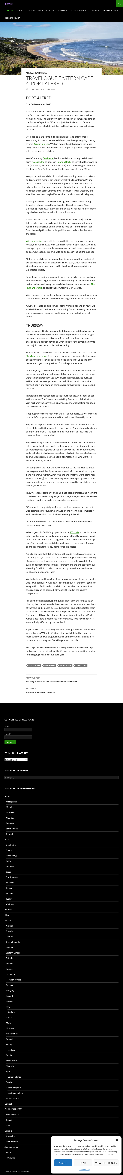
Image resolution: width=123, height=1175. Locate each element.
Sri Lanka (10, 882)
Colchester (48, 158)
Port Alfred (49, 665)
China (9, 850)
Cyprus (9, 936)
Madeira (11, 1050)
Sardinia (11, 1012)
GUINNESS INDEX (109, 11)
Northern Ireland (15, 1093)
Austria (9, 925)
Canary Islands (14, 1076)
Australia (10, 1136)
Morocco (10, 812)
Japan (8, 871)
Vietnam (10, 904)
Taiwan (9, 888)
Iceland (9, 996)
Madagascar (11, 801)
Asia (18, 11)
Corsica (11, 974)
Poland (9, 1039)
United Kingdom (13, 1087)
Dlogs (7, 915)
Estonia (9, 958)
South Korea (12, 877)
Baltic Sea (9, 909)
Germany (10, 985)
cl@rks (8, 3)
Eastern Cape (34, 665)
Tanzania (10, 834)
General (93, 11)
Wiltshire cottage (35, 240)
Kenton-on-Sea (41, 143)
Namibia (10, 818)
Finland (9, 963)
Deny (83, 1163)
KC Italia (74, 532)
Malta (8, 1023)
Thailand (10, 893)
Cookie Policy (85, 1170)
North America (45, 11)
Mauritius (10, 807)
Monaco (10, 1028)
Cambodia (11, 845)
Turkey (9, 898)
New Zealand (12, 1141)
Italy (8, 1006)
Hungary (10, 990)
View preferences (106, 1163)
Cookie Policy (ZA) (12, 18)
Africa (7, 11)
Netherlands (12, 1033)
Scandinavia (11, 1060)
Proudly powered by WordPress (17, 1171)
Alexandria (38, 161)
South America (77, 11)
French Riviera (14, 979)
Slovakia (10, 1066)
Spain (8, 1071)
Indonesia (10, 866)
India (8, 861)
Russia (9, 1055)
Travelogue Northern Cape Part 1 (41, 691)
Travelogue (9, 1157)
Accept (63, 1163)
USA (8, 1125)
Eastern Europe (13, 952)
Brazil (8, 1152)
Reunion (10, 823)
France (9, 969)
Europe (29, 11)
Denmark (10, 947)
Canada (9, 1120)
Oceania (61, 11)
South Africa (40, 73)
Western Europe (13, 1098)
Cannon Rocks (64, 161)
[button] (117, 1140)
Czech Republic (13, 942)
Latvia (9, 1017)
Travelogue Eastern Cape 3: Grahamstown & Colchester (51, 680)
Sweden (9, 1082)
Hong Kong (11, 855)
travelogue (81, 665)
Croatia (9, 931)
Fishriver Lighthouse (36, 356)
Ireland (9, 1001)
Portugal (10, 1044)
